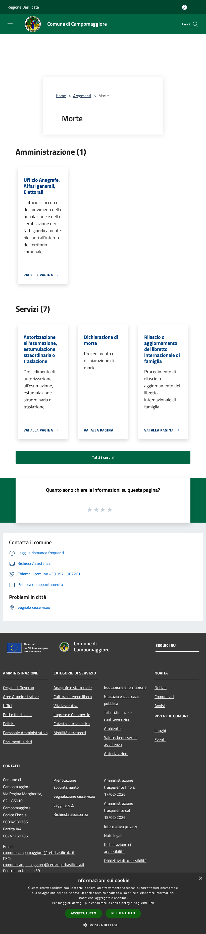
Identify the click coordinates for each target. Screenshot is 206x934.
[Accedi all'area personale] (184, 7)
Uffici (7, 706)
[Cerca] (195, 24)
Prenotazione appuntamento (66, 783)
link (151, 903)
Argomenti (82, 96)
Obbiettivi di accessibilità (125, 860)
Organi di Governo (18, 687)
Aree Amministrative (21, 697)
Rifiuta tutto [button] (123, 913)
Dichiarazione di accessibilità (117, 847)
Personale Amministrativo (25, 733)
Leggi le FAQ (64, 805)
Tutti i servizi (103, 457)
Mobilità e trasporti (70, 733)
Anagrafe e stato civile (73, 687)
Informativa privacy (120, 826)
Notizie (160, 687)
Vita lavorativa (66, 706)
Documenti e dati (17, 742)
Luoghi (160, 730)
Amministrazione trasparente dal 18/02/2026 (118, 810)
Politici (9, 724)
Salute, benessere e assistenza (120, 741)
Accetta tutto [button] (83, 913)
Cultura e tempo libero (73, 697)
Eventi (160, 739)
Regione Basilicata (23, 7)
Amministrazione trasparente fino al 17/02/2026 (120, 787)
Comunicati (164, 697)
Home (61, 96)
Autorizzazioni (116, 754)
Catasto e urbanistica (72, 724)
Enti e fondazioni (17, 715)
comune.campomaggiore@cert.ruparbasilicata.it (43, 864)
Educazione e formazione (125, 687)
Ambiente (112, 728)
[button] (103, 925)
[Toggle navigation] (10, 24)
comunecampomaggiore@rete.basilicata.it (39, 852)
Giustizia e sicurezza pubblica (121, 699)
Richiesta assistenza (71, 814)
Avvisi (159, 706)
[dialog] (103, 903)
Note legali (113, 835)
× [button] (200, 878)
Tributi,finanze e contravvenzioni (118, 715)
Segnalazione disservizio (74, 796)
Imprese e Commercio (72, 715)
